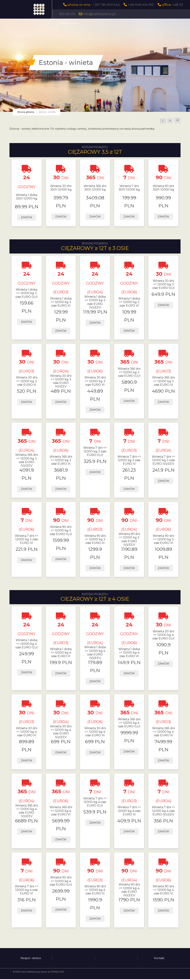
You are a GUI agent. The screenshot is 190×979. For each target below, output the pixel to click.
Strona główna (25, 112)
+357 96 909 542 (106, 5)
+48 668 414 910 (141, 5)
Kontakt (159, 958)
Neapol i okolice (69, 23)
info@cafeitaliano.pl (99, 14)
